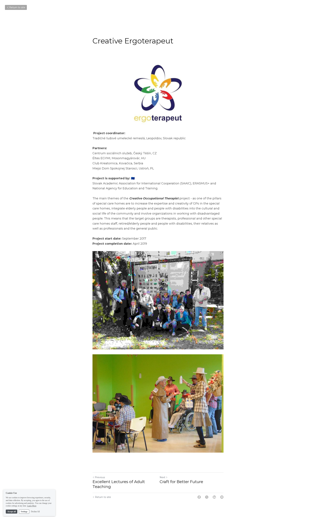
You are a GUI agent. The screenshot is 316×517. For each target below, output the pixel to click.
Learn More (31, 503)
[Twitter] (206, 497)
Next (162, 477)
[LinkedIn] (214, 497)
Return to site (17, 7)
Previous (100, 477)
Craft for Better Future (181, 481)
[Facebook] (199, 497)
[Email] (222, 497)
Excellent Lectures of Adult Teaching (118, 484)
